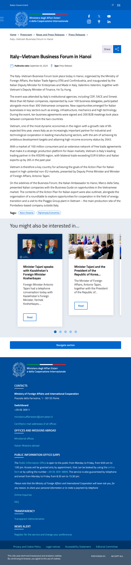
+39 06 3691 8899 (57, 472)
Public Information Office (32, 463)
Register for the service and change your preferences (43, 534)
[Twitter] (98, 16)
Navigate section (65, 345)
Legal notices (53, 547)
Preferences (98, 556)
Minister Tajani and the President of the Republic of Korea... (89, 270)
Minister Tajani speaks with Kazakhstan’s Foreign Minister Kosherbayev (38, 272)
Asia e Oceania (26, 212)
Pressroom (26, 34)
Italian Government (19, 5)
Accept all (117, 556)
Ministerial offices (24, 438)
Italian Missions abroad (26, 445)
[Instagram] (88, 21)
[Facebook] (88, 16)
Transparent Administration (29, 519)
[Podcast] (98, 21)
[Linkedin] (107, 21)
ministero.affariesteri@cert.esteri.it (33, 417)
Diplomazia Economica (48, 212)
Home (13, 34)
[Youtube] (107, 16)
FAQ (16, 502)
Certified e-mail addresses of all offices (35, 424)
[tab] (55, 331)
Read (30, 317)
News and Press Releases (50, 34)
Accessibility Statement (78, 547)
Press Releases (77, 34)
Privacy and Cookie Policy (27, 547)
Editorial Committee (107, 547)
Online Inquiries (23, 495)
